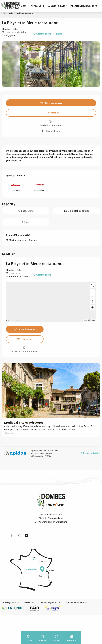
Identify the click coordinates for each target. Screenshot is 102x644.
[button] (77, 6)
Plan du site (29, 602)
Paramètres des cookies (76, 602)
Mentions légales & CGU (50, 602)
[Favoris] (72, 6)
